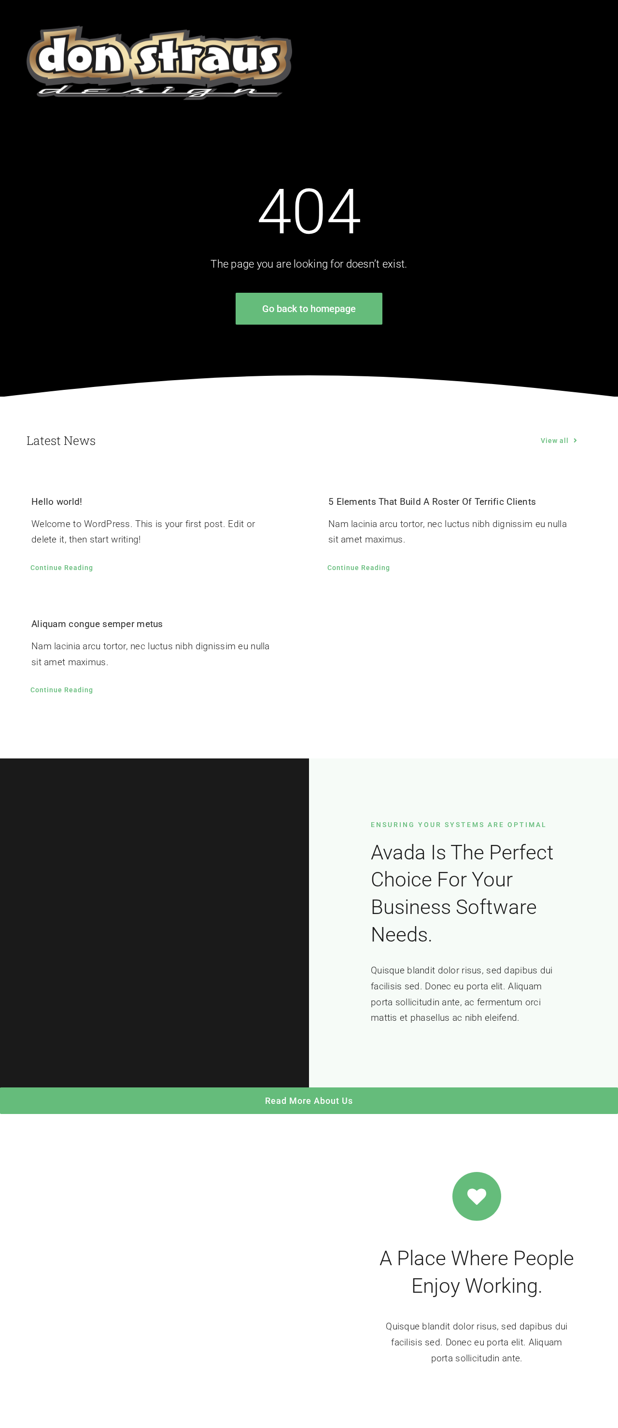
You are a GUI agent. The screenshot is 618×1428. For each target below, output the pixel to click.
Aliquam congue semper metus (97, 623)
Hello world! (56, 501)
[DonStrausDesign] (159, 30)
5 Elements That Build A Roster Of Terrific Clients (432, 501)
